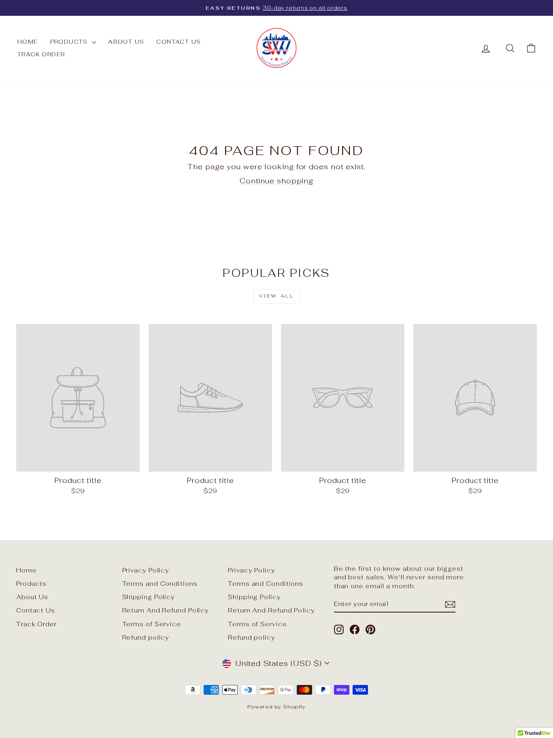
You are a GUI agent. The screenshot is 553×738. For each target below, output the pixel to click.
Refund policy (146, 637)
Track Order (41, 54)
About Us (126, 41)
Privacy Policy (146, 570)
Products (70, 41)
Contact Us (178, 41)
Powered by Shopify (276, 706)
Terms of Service (151, 624)
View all (276, 296)
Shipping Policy (148, 597)
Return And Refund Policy (165, 610)
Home (27, 41)
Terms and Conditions (160, 583)
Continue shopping (276, 180)
